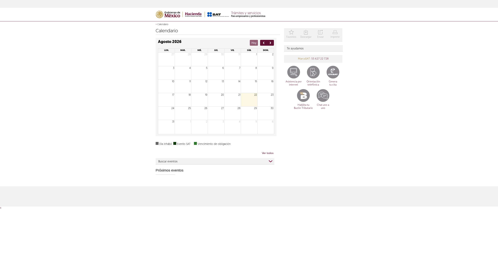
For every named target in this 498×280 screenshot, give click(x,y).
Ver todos (268, 153)
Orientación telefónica (313, 83)
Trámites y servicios (246, 13)
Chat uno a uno (323, 106)
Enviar (320, 34)
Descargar (305, 34)
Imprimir (335, 34)
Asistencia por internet (294, 83)
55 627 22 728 (320, 59)
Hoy (254, 42)
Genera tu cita (333, 83)
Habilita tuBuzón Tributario (303, 106)
